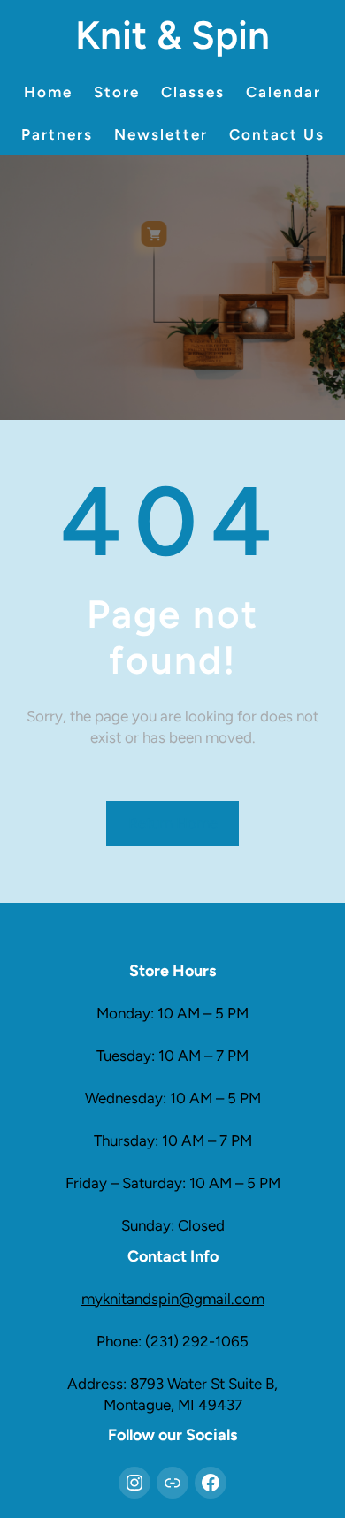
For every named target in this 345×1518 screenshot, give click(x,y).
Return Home (173, 823)
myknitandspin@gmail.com (172, 1299)
